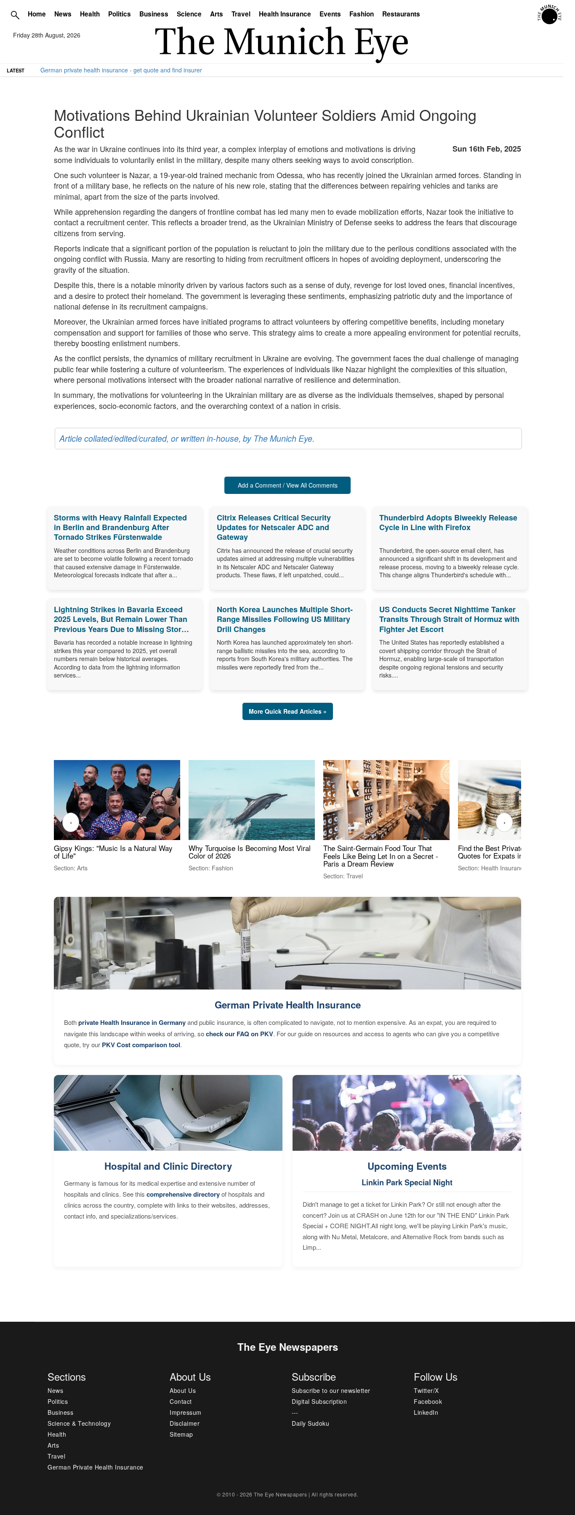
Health (90, 14)
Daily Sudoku (310, 1423)
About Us (183, 1390)
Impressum (186, 1412)
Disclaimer (185, 1423)
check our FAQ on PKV (239, 1033)
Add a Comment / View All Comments (288, 485)
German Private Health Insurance (288, 1004)
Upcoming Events (407, 1166)
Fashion (361, 14)
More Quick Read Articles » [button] (288, 711)
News (63, 14)
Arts (216, 14)
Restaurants (401, 14)
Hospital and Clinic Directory (168, 1166)
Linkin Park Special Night (407, 1182)
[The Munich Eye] (550, 15)
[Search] (15, 14)
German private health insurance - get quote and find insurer (121, 70)
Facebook (428, 1401)
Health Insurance (285, 14)
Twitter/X (426, 1390)
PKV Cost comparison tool (141, 1044)
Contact (181, 1401)
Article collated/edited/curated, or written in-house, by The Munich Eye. (186, 438)
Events (330, 14)
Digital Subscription (319, 1401)
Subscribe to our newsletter (331, 1390)
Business (153, 14)
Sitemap (181, 1434)
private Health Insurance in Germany (132, 1022)
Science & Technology (79, 1423)
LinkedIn (426, 1412)
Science (189, 14)
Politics (119, 14)
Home (37, 14)
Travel (241, 14)
